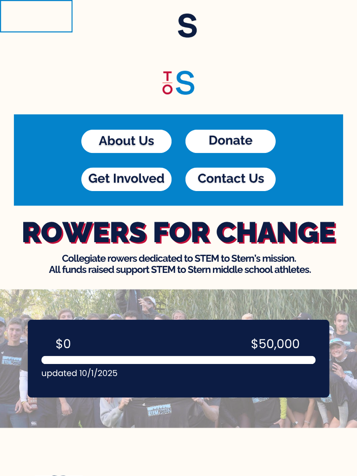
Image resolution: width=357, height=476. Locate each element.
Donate (230, 140)
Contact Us (231, 178)
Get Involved (126, 178)
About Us (126, 140)
